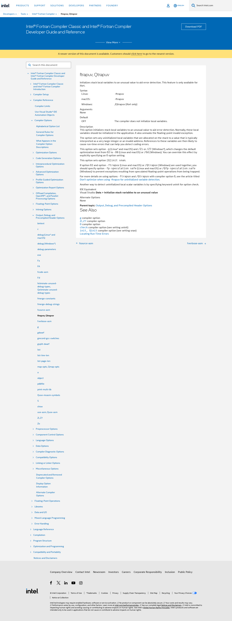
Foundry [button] (112, 5)
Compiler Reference (43, 100)
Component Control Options (50, 434)
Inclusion (170, 572)
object (40, 378)
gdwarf (40, 332)
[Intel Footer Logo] (32, 590)
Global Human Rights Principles (156, 607)
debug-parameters (46, 249)
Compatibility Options (46, 457)
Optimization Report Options (50, 187)
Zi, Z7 (40, 417)
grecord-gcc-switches (48, 338)
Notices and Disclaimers (45, 558)
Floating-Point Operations (47, 501)
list (38, 349)
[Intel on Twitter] (58, 583)
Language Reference (43, 529)
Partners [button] (95, 5)
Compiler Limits (42, 106)
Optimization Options (46, 152)
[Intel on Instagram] (81, 583)
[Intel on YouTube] (73, 583)
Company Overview (61, 572)
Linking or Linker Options (48, 463)
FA (38, 266)
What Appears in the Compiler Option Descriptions (46, 144)
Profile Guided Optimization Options (49, 181)
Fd (38, 277)
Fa (38, 260)
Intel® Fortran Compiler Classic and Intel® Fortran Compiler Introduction (48, 87)
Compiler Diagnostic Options (50, 451)
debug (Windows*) (46, 243)
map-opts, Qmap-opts (48, 366)
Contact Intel (82, 572)
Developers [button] (76, 5)
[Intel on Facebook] (51, 583)
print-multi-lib (44, 389)
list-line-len (43, 355)
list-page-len (43, 361)
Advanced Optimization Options (47, 173)
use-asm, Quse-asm (47, 412)
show (40, 406)
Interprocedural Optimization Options (50, 165)
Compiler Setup (41, 94)
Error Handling (42, 523)
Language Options (45, 440)
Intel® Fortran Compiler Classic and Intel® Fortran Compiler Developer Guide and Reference (48, 76)
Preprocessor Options (47, 429)
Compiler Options (43, 120)
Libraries (39, 506)
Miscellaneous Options (47, 468)
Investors (113, 572)
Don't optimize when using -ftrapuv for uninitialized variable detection (119, 179)
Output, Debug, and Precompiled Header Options (50, 216)
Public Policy (185, 572)
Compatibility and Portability (47, 552)
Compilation (39, 535)
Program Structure (42, 540)
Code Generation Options (48, 158)
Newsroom (99, 572)
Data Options (42, 446)
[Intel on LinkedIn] (66, 583)
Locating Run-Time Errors (94, 233)
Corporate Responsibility (148, 572)
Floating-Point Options (47, 204)
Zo (38, 423)
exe (39, 255)
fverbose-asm (44, 321)
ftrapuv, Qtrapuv (45, 315)
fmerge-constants (46, 298)
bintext (40, 223)
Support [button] (39, 5)
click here (136, 53)
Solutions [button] (57, 5)
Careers (126, 572)
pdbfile (40, 383)
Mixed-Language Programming (50, 518)
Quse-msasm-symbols (48, 395)
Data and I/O (41, 512)
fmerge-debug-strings (48, 304)
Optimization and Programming (48, 546)
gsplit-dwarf (43, 344)
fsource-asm (43, 309)
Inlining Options (43, 209)
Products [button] (22, 5)
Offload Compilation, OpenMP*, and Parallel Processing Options (47, 196)
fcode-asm (42, 272)
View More (112, 42)
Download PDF (193, 26)
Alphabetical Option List (48, 126)
